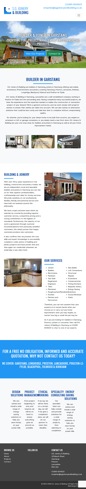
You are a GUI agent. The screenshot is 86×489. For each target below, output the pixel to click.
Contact (66, 143)
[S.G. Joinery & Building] (16, 10)
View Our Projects (35, 53)
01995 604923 (73, 4)
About (12, 143)
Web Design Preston (75, 486)
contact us (53, 356)
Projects (40, 143)
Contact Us (54, 53)
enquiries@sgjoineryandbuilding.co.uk (62, 7)
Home (6, 453)
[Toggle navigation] (79, 15)
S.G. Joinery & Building (59, 484)
